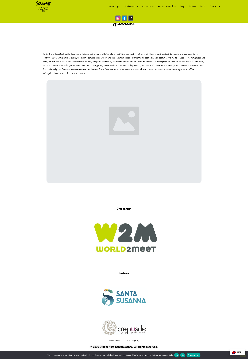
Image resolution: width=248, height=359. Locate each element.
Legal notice (114, 341)
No (183, 355)
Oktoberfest (129, 6)
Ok (176, 355)
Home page (114, 6)
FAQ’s (202, 6)
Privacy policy (133, 341)
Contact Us (215, 6)
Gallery (192, 6)
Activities (146, 6)
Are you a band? (165, 6)
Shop (182, 6)
